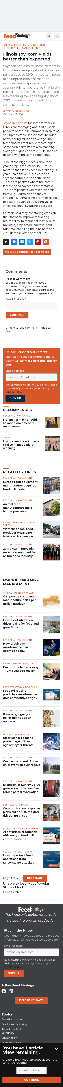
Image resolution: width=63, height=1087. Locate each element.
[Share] (14, 242)
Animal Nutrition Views (18, 593)
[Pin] (38, 242)
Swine (7, 437)
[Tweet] (30, 242)
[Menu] (57, 36)
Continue (31, 1079)
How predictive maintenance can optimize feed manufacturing (15, 647)
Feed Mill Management (23, 48)
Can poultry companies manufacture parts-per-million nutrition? (20, 600)
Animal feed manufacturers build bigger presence (17, 507)
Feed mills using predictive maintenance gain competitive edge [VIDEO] (20, 694)
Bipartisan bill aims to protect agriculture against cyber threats (18, 741)
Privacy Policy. (14, 391)
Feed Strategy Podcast (18, 852)
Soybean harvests (15, 123)
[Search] (49, 36)
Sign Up (15, 398)
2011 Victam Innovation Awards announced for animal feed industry (19, 552)
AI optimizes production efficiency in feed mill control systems (20, 835)
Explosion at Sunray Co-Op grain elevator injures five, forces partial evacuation (22, 788)
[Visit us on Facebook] (4, 991)
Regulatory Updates (16, 416)
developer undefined (16, 111)
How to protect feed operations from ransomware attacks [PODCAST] (18, 859)
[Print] (6, 242)
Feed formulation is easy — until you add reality (20, 669)
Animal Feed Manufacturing (24, 44)
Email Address (16, 299)
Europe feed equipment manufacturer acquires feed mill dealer (20, 485)
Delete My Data (31, 1000)
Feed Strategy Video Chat (20, 687)
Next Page (35, 878)
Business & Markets (16, 734)
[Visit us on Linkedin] (11, 991)
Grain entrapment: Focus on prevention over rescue (22, 763)
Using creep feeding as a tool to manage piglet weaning (21, 445)
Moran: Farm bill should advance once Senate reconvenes (20, 423)
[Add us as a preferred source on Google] (46, 242)
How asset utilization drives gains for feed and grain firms (21, 623)
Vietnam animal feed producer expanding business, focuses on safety (18, 532)
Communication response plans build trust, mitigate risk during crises (21, 812)
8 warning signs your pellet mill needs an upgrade (18, 718)
